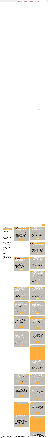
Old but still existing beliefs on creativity (7, 257)
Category (4, 235)
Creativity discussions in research (8, 240)
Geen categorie (6, 249)
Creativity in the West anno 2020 (7, 245)
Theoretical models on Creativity (8, 259)
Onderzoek (31, 1)
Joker (5, 253)
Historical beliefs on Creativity (7, 252)
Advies (36, 1)
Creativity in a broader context (8, 243)
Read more (21, 239)
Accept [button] (43, 436)
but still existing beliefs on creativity (8, 238)
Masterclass (19, 1)
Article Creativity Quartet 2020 (7, 234)
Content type (5, 231)
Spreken (25, 1)
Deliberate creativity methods (7, 248)
